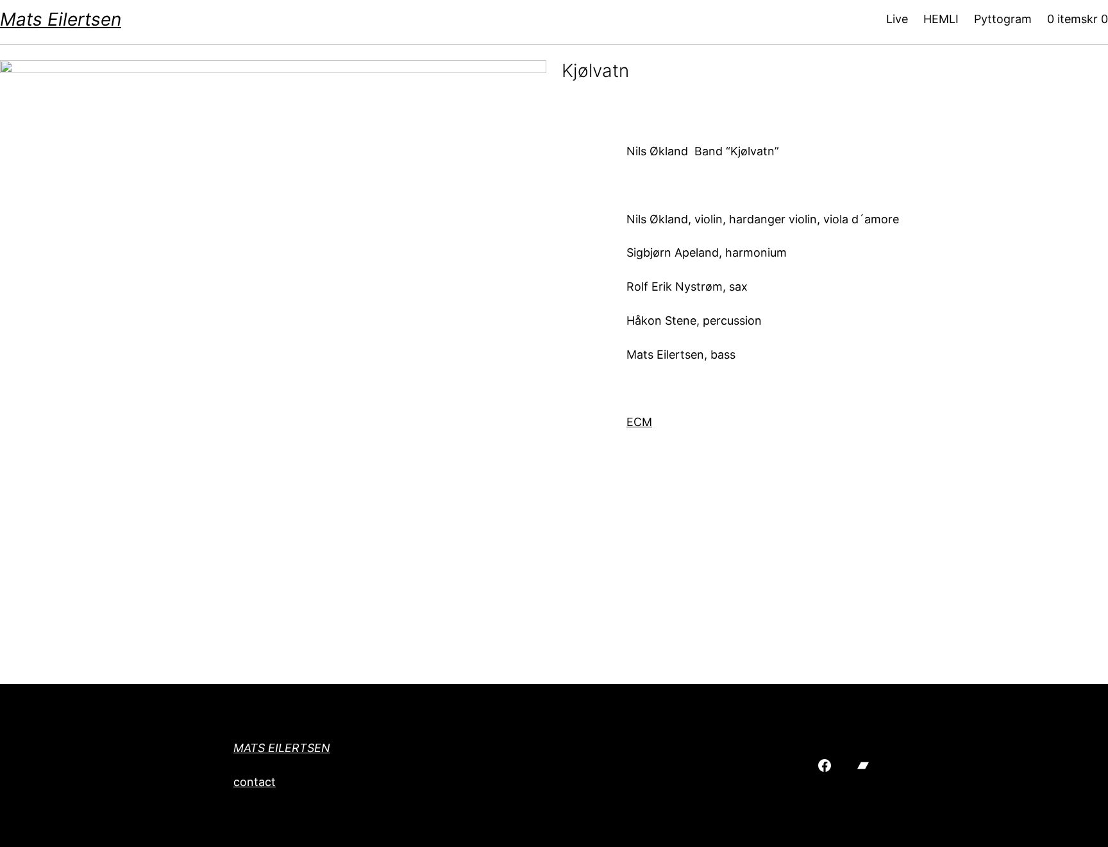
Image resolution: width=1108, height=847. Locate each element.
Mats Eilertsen (60, 19)
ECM (639, 422)
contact (254, 782)
